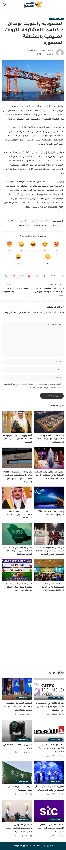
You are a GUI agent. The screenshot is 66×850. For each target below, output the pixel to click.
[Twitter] (37, 276)
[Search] (4, 4)
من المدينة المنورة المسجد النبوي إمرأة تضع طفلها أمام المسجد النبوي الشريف (50, 551)
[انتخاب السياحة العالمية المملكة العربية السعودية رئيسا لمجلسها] (17, 689)
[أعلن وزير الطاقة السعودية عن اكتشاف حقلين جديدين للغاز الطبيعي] (17, 422)
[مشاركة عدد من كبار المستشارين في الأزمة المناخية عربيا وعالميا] (49, 570)
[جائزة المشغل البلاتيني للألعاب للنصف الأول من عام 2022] (49, 811)
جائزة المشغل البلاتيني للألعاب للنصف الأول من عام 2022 (51, 828)
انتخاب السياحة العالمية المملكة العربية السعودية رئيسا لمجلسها (18, 706)
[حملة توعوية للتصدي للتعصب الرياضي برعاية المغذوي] (49, 731)
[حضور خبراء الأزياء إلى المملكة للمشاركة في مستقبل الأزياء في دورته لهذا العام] (49, 458)
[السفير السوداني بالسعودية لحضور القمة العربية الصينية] (17, 811)
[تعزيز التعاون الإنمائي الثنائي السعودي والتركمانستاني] (49, 772)
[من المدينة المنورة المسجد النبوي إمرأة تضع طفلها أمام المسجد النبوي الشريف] (49, 534)
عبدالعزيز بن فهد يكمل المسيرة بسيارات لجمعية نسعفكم (19, 515)
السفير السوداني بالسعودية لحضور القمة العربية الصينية (19, 828)
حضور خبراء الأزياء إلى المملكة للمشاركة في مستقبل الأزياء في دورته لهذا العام (49, 475)
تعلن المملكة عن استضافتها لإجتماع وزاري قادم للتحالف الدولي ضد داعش (17, 551)
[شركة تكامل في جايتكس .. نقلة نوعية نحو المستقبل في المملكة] (49, 689)
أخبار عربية (45, 221)
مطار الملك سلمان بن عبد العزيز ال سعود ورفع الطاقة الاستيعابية (50, 439)
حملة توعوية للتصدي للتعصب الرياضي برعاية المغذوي (51, 748)
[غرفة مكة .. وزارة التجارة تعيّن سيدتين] (17, 772)
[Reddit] (14, 276)
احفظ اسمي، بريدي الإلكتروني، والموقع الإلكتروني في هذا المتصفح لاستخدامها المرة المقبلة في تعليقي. (32, 386)
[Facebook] (44, 276)
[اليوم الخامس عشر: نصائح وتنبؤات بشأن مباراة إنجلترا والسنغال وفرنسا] (17, 570)
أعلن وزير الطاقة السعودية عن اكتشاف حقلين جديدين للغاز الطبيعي (17, 439)
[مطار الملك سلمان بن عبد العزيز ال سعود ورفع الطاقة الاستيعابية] (49, 422)
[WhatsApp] (21, 276)
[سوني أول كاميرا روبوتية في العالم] (17, 731)
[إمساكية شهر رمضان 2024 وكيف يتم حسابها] (49, 498)
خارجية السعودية (40, 225)
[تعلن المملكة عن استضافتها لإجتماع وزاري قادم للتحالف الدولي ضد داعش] (17, 534)
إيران (33, 221)
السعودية (22, 221)
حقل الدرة (56, 225)
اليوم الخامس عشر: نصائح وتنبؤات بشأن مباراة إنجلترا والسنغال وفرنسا (19, 587)
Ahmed (30, 51)
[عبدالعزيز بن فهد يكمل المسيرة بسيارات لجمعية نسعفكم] (17, 498)
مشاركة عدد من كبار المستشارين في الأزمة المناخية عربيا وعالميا (53, 587)
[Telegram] (6, 276)
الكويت (10, 221)
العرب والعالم (56, 19)
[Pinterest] (29, 276)
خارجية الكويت (23, 225)
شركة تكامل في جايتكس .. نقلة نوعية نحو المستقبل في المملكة (50, 706)
